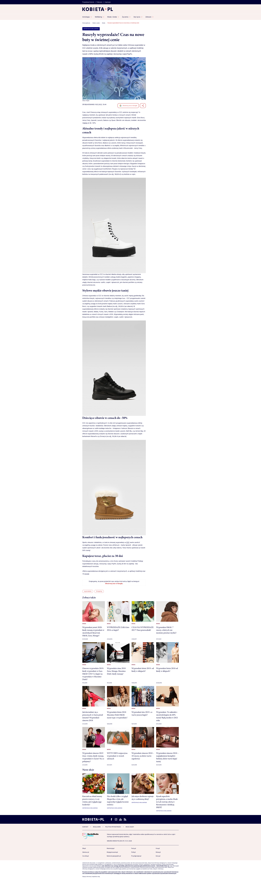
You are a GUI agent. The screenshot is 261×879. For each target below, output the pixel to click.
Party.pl (133, 848)
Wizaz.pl (158, 852)
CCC (127, 542)
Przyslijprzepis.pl (136, 856)
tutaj (98, 876)
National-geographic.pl (114, 856)
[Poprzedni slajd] (82, 783)
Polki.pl (133, 852)
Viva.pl (158, 848)
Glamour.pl (85, 852)
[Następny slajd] (178, 783)
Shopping (99, 591)
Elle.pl (84, 848)
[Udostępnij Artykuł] (143, 105)
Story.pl (158, 856)
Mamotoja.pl (110, 848)
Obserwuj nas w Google (129, 106)
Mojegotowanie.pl (112, 852)
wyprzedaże (87, 591)
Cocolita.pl (85, 856)
